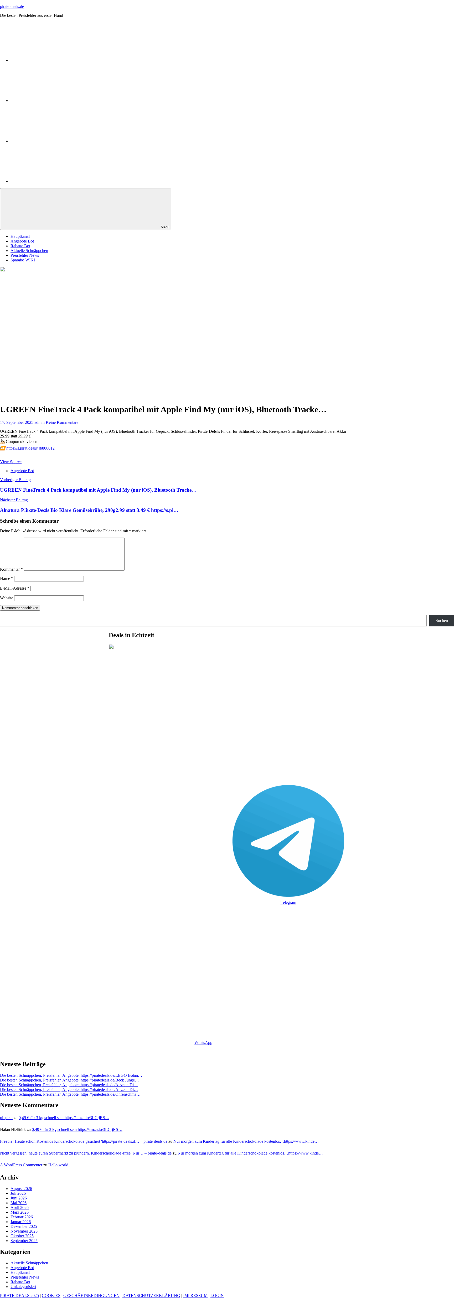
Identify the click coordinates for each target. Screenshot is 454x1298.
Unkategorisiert (23, 1286)
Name (6, 578)
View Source (11, 462)
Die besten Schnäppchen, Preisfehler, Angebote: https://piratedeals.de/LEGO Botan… (71, 1075)
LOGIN (217, 1295)
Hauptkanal (20, 236)
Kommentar (11, 569)
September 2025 (24, 1240)
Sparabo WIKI (23, 260)
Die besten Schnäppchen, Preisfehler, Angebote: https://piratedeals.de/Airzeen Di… (69, 1085)
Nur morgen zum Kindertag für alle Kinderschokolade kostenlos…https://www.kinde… (246, 1141)
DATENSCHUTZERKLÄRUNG (151, 1295)
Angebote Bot (22, 241)
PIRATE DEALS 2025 (19, 1295)
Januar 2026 (21, 1221)
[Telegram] (50, 100)
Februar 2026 (22, 1217)
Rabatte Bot (20, 246)
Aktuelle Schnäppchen (29, 250)
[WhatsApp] (50, 60)
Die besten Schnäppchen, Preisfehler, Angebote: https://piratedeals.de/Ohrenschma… (70, 1094)
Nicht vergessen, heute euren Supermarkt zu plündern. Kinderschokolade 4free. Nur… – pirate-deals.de (86, 1153)
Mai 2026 (19, 1203)
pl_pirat (6, 1117)
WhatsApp (203, 1042)
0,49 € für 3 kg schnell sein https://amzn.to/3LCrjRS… (64, 1117)
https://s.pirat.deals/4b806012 (30, 448)
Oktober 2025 (22, 1236)
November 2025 (24, 1231)
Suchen (442, 620)
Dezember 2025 (24, 1226)
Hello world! (59, 1165)
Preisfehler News (25, 255)
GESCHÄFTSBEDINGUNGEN (91, 1295)
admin (39, 422)
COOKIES (51, 1295)
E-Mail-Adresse (14, 588)
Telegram (288, 902)
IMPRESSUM (195, 1295)
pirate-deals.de (12, 6)
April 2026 (20, 1207)
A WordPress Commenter (21, 1165)
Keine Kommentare (62, 422)
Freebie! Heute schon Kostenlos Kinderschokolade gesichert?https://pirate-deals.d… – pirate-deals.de (83, 1141)
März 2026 (20, 1212)
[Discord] (50, 141)
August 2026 (21, 1188)
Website (6, 598)
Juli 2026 (18, 1193)
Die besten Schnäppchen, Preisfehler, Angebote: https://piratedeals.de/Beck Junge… (69, 1080)
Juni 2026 (19, 1198)
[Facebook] (50, 181)
